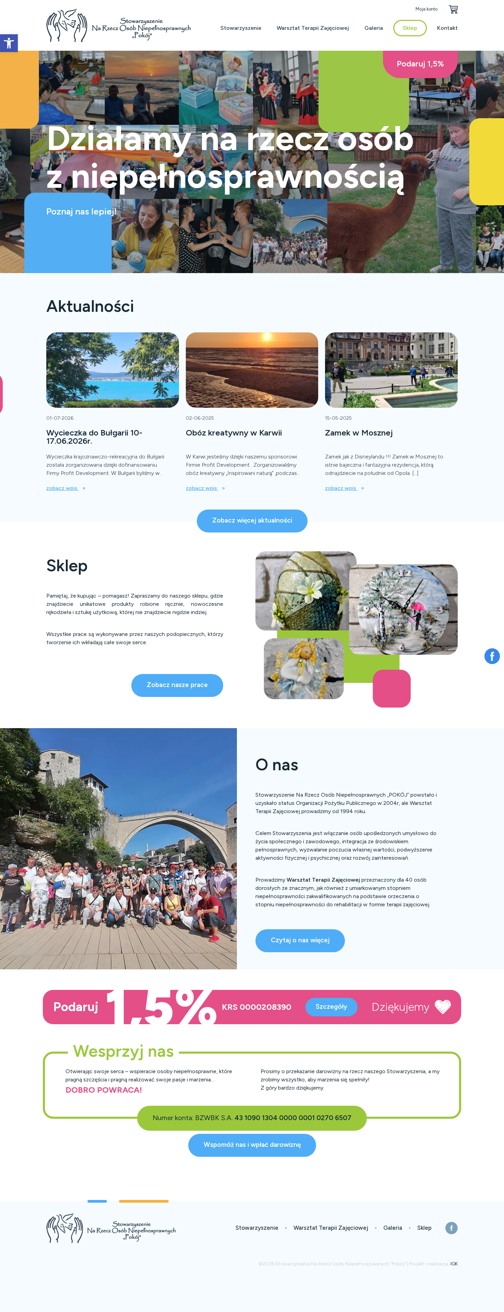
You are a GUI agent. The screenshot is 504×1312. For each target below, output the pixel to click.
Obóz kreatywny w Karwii (234, 433)
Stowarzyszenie (240, 28)
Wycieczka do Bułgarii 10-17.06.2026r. (94, 437)
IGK (454, 1264)
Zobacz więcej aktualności (252, 520)
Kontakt (447, 28)
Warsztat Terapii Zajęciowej (313, 28)
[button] (9, 43)
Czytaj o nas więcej (300, 940)
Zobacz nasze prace (177, 685)
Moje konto (426, 9)
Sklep (410, 28)
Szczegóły (331, 1006)
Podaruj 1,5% (420, 64)
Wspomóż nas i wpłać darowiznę (252, 1145)
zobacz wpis (62, 488)
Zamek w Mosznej (359, 433)
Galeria (373, 28)
